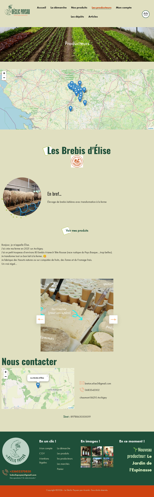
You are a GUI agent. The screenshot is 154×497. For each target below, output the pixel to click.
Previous (40, 319)
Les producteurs (101, 7)
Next (113, 319)
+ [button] (4, 73)
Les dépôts (77, 16)
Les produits (63, 453)
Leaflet (150, 128)
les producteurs (64, 458)
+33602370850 (20, 471)
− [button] (4, 78)
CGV (42, 453)
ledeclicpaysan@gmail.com (23, 474)
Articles (93, 16)
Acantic (86, 490)
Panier (60, 469)
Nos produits (79, 7)
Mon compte (124, 7)
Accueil (41, 7)
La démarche (59, 7)
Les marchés (63, 463)
